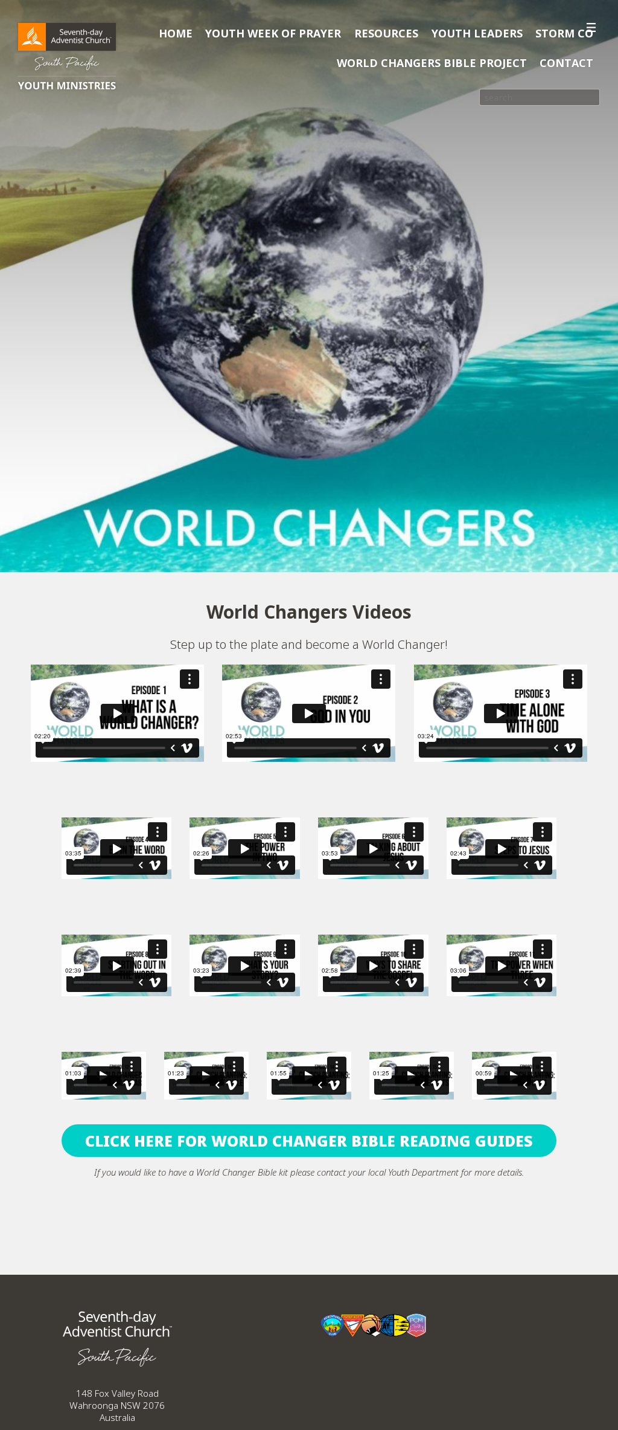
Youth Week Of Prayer (273, 33)
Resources (386, 33)
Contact (566, 63)
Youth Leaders (477, 33)
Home (176, 33)
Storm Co (564, 33)
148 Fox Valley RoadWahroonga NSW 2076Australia (117, 1405)
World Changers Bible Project (432, 63)
